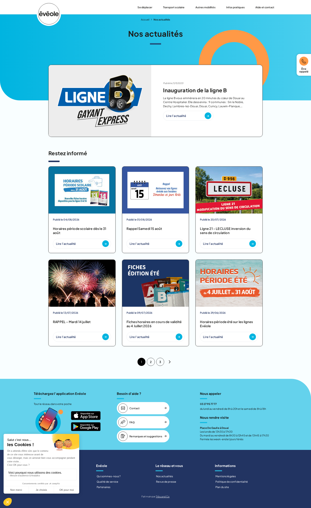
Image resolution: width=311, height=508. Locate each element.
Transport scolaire (174, 7)
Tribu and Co (163, 496)
